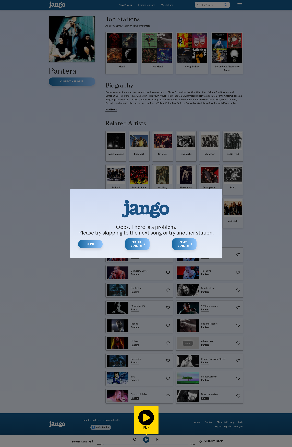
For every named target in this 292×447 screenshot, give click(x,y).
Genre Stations (183, 244)
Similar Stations (136, 244)
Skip (89, 244)
